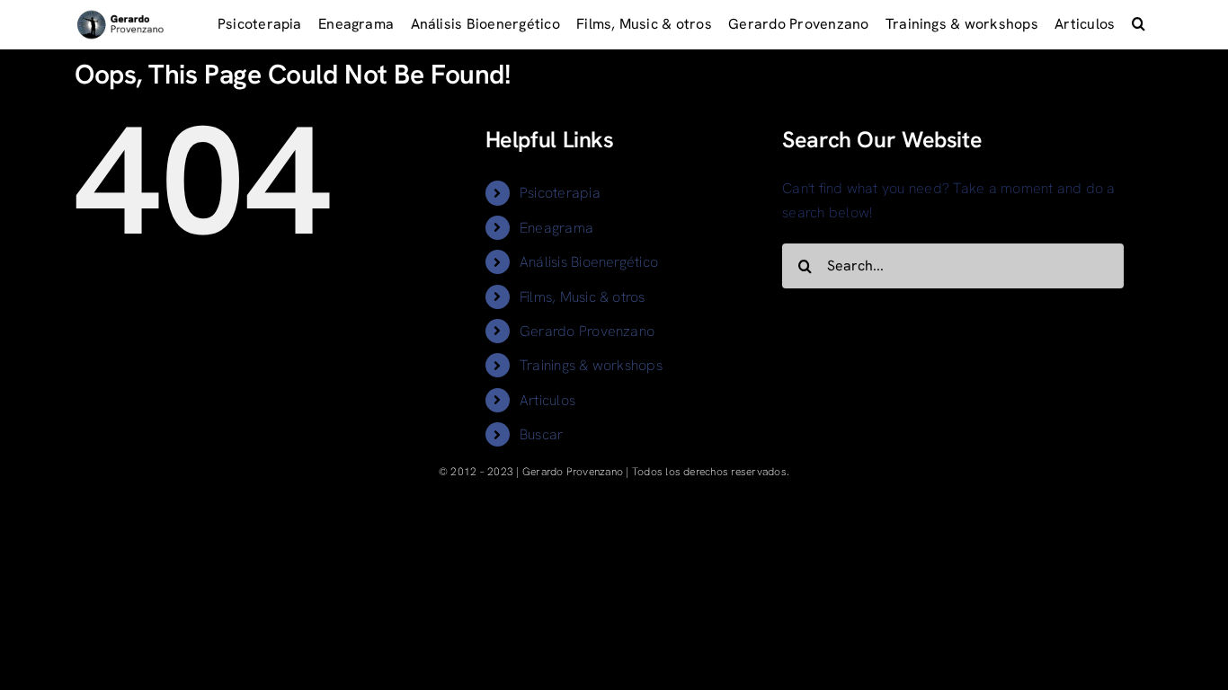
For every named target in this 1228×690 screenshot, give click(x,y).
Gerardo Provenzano (587, 331)
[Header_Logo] (120, 15)
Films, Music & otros (582, 297)
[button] (1138, 25)
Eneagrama (556, 227)
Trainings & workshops (591, 365)
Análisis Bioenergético (589, 261)
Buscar (541, 434)
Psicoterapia (560, 192)
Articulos (547, 400)
